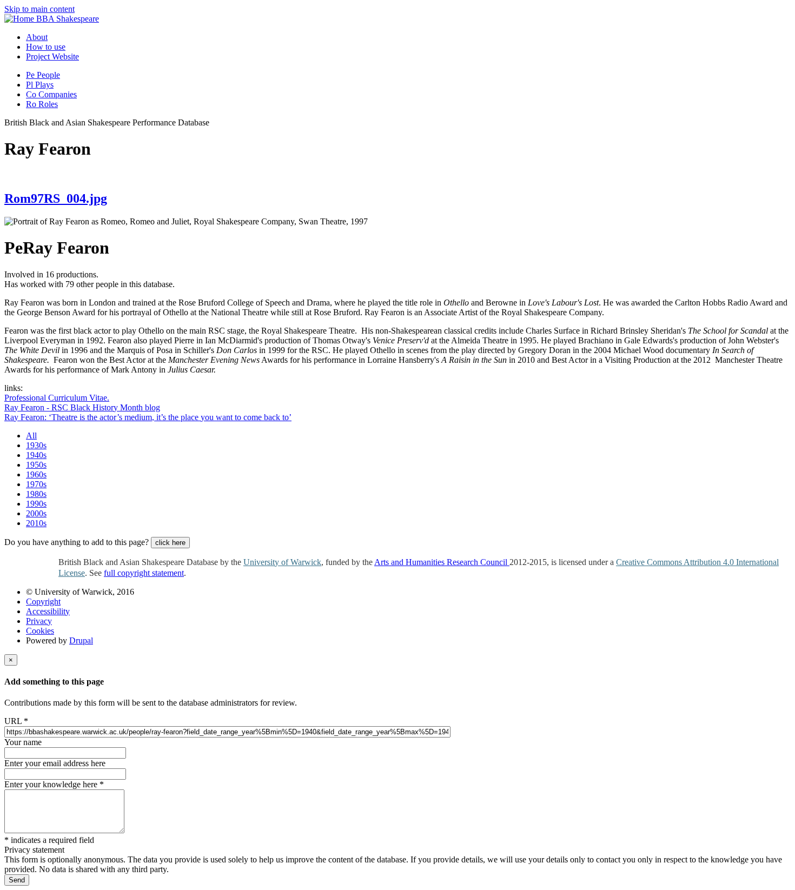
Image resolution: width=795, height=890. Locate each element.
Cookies (40, 630)
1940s (36, 455)
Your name (23, 742)
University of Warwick (282, 562)
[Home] (20, 18)
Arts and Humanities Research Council (441, 562)
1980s (36, 494)
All (31, 435)
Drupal (81, 640)
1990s (36, 503)
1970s (36, 484)
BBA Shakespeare (67, 18)
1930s (36, 445)
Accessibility (48, 611)
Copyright (43, 601)
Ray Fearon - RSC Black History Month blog (82, 407)
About (37, 37)
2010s (36, 523)
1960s (36, 474)
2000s (36, 513)
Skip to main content (39, 9)
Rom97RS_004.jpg (55, 198)
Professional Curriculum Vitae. (56, 397)
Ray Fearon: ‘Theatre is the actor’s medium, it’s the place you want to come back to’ (148, 417)
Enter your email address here (54, 763)
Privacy (39, 621)
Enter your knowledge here (54, 784)
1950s (36, 464)
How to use (45, 46)
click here (170, 543)
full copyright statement (144, 572)
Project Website (52, 56)
